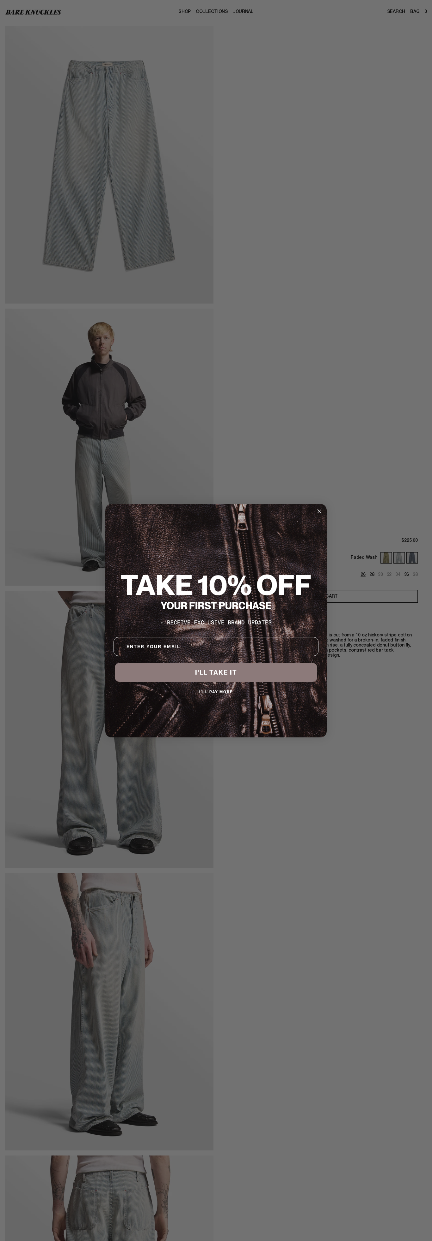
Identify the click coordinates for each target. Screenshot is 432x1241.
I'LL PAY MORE (216, 691)
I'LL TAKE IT (216, 672)
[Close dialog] (319, 511)
